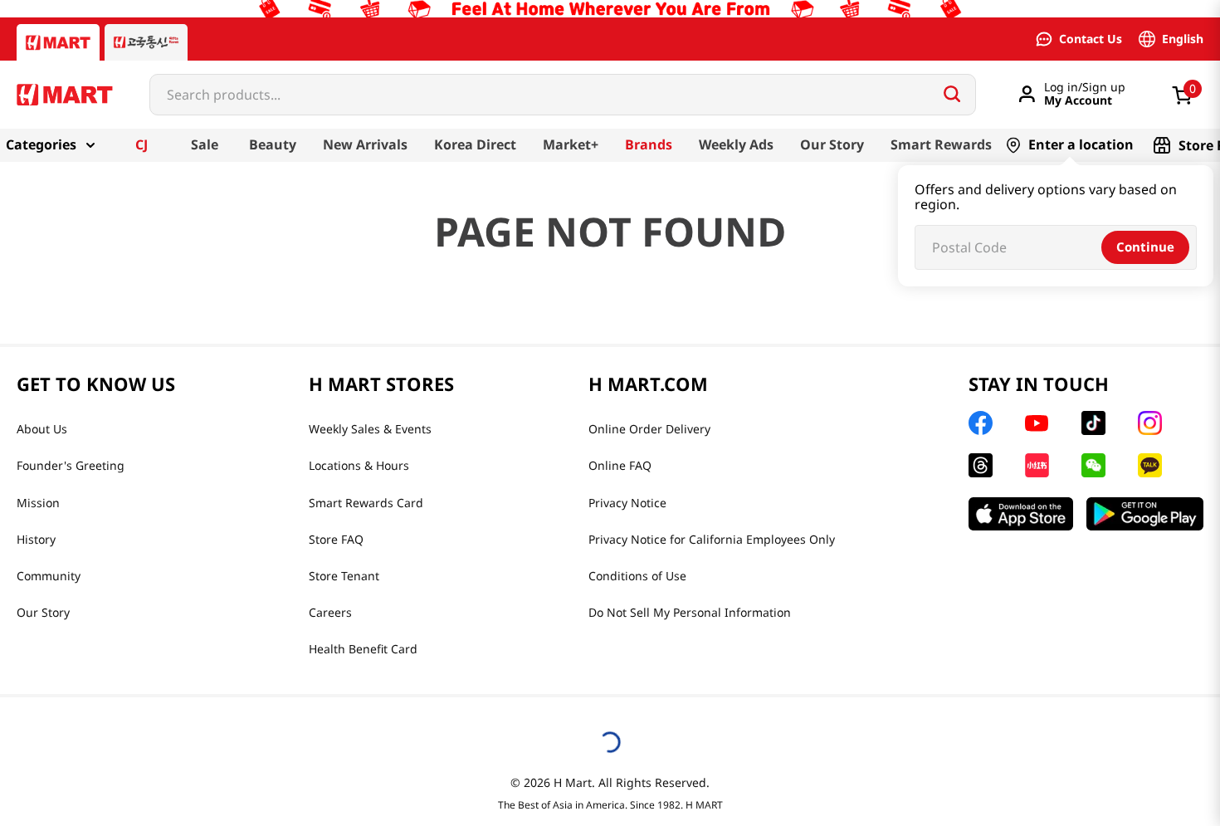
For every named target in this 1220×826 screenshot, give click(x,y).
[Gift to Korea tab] (146, 42)
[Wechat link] (1093, 465)
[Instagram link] (1150, 423)
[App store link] (1021, 513)
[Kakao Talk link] (1150, 465)
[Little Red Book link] (1037, 465)
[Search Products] (952, 94)
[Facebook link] (981, 423)
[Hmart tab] (58, 42)
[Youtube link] (1036, 423)
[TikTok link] (1093, 423)
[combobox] (562, 94)
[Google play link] (1144, 513)
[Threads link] (981, 465)
